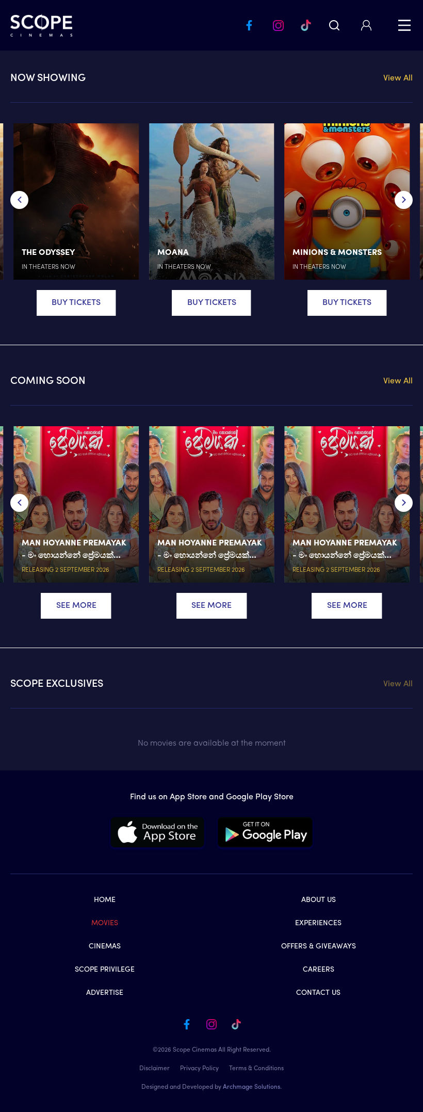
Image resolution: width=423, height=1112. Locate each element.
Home (105, 900)
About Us (318, 900)
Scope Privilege (105, 970)
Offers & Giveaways (318, 946)
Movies (104, 923)
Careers (318, 970)
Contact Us (318, 993)
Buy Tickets (76, 303)
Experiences (318, 923)
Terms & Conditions (256, 1069)
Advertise (104, 993)
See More (76, 606)
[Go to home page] (41, 25)
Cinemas (105, 946)
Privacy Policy (199, 1069)
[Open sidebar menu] (404, 25)
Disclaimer (154, 1069)
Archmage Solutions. (252, 1087)
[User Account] (366, 25)
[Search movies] (334, 25)
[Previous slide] (19, 200)
